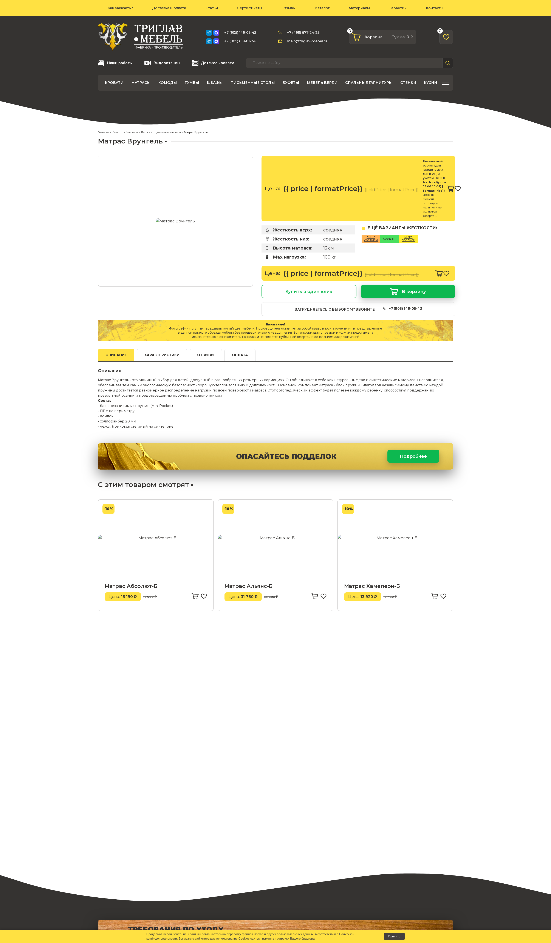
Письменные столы (253, 83)
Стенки (408, 83)
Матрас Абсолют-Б (131, 586)
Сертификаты (249, 8)
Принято (394, 936)
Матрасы (141, 83)
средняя (389, 238)
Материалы (359, 8)
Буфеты (290, 83)
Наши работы (120, 63)
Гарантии (398, 8)
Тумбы (192, 83)
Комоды (167, 83)
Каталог (322, 8)
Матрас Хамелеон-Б (372, 586)
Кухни (430, 83)
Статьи (212, 8)
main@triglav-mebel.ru (307, 41)
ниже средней (408, 238)
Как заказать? (120, 8)
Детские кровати (217, 63)
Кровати (114, 83)
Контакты (434, 8)
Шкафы (215, 83)
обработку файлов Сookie (245, 934)
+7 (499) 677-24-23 (303, 33)
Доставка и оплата (169, 8)
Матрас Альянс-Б (248, 586)
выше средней (371, 238)
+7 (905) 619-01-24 (239, 41)
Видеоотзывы (166, 63)
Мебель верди (322, 83)
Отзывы (289, 8)
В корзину (414, 291)
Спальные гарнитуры (369, 83)
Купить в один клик (308, 291)
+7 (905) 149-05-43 (240, 33)
